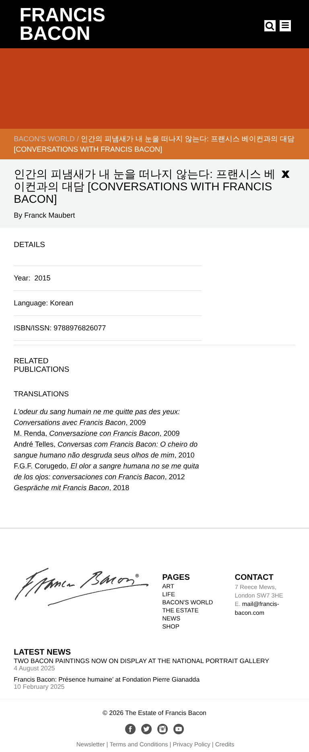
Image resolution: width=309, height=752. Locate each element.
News (171, 618)
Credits (225, 744)
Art (168, 586)
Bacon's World (44, 139)
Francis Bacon (62, 24)
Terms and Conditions (139, 744)
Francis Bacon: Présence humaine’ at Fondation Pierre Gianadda (107, 679)
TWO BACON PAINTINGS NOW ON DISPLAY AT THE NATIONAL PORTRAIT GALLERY (141, 661)
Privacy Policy (191, 744)
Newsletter (90, 744)
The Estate (180, 610)
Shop (170, 626)
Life (168, 594)
